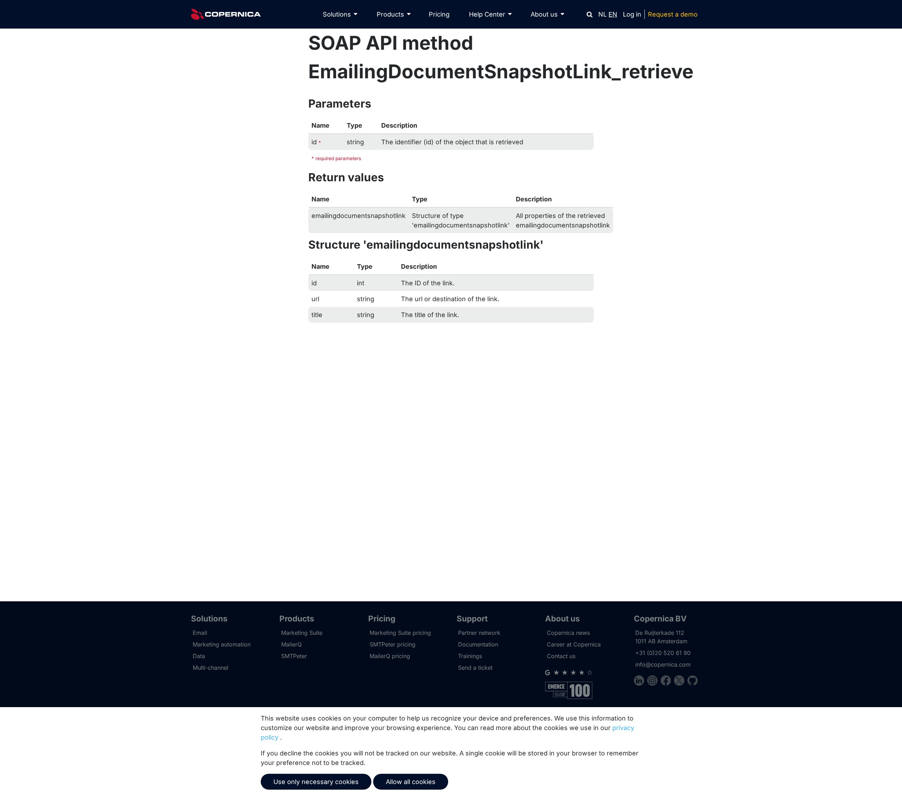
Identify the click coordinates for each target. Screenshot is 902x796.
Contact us (561, 656)
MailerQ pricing (390, 656)
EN (612, 14)
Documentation (478, 644)
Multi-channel (210, 667)
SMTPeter (294, 656)
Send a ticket (475, 667)
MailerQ (291, 644)
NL (602, 14)
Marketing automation (222, 644)
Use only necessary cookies (316, 781)
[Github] (692, 681)
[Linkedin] (640, 681)
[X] (680, 681)
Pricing (439, 14)
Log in (632, 14)
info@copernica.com (663, 664)
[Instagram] (654, 681)
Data (199, 656)
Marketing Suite (301, 632)
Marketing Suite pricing (400, 632)
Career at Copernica (574, 644)
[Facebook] (667, 681)
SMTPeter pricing (392, 644)
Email (200, 632)
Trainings (470, 656)
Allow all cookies (410, 781)
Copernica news (568, 632)
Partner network (479, 632)
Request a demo (673, 14)
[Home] (226, 14)
